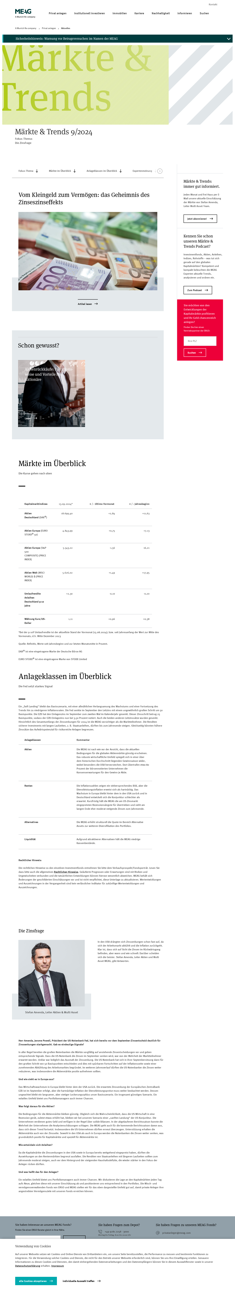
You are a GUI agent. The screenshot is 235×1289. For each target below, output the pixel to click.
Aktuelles (65, 28)
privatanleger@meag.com (176, 1232)
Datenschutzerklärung (27, 1265)
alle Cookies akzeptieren (33, 1281)
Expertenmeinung (142, 170)
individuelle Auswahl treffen (78, 1281)
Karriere (139, 13)
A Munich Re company (26, 28)
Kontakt (213, 4)
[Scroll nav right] (159, 171)
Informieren (184, 13)
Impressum (57, 1265)
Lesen (28, 418)
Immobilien (120, 13)
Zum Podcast (194, 290)
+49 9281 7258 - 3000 (117, 1231)
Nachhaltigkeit (161, 13)
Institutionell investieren (89, 13)
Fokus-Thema (26, 170)
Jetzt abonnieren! (197, 218)
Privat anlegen (58, 13)
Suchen (204, 13)
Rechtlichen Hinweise (66, 871)
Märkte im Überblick (60, 170)
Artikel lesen (85, 304)
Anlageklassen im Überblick (102, 170)
